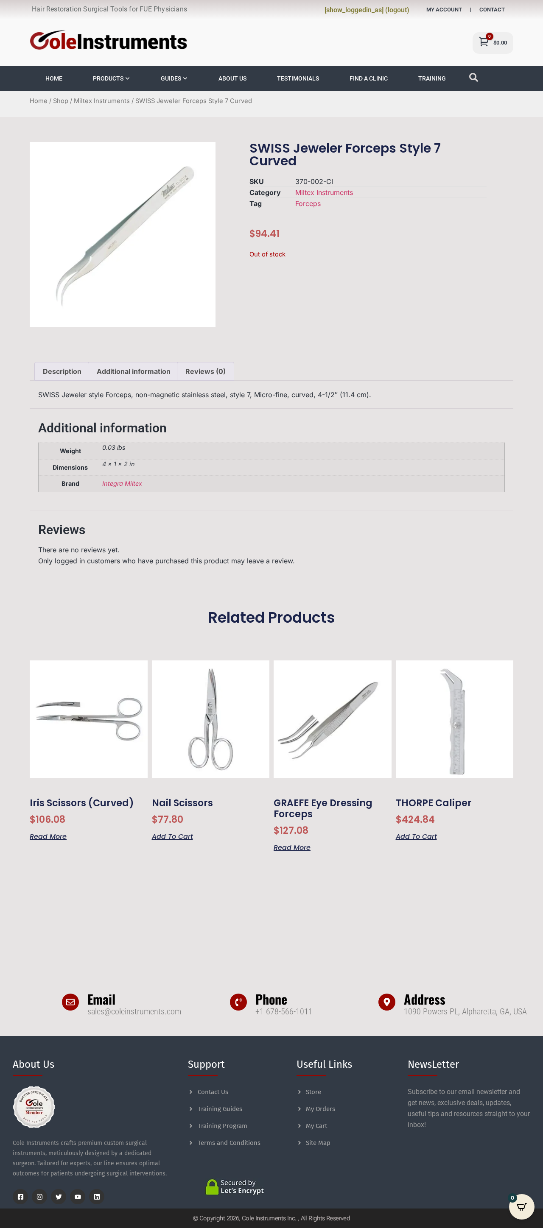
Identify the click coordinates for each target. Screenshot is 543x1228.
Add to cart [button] (172, 836)
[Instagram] (39, 1196)
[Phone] (238, 1002)
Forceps (308, 203)
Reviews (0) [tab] (205, 371)
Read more (48, 836)
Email (101, 998)
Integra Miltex (122, 483)
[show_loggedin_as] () (367, 10)
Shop (60, 101)
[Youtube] (77, 1196)
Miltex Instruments (102, 101)
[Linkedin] (96, 1196)
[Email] (70, 1002)
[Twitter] (58, 1196)
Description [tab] (62, 371)
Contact (492, 9)
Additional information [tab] (134, 371)
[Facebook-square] (20, 1196)
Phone (271, 998)
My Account (444, 9)
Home (39, 101)
